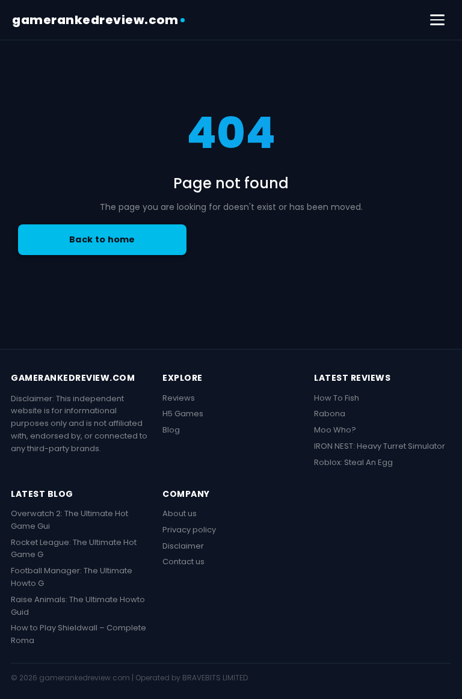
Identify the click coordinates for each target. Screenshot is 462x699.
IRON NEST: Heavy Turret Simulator (379, 446)
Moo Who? (335, 430)
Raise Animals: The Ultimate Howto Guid (78, 606)
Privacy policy (189, 529)
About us (179, 513)
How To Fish (336, 398)
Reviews (178, 398)
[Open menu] (437, 19)
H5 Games (182, 413)
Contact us (183, 561)
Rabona (329, 413)
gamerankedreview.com (95, 19)
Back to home (102, 239)
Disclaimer (183, 546)
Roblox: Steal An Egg (353, 462)
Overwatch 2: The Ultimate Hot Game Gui (69, 520)
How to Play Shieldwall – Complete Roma (78, 634)
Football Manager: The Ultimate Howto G (71, 577)
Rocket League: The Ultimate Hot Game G (74, 549)
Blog (171, 430)
